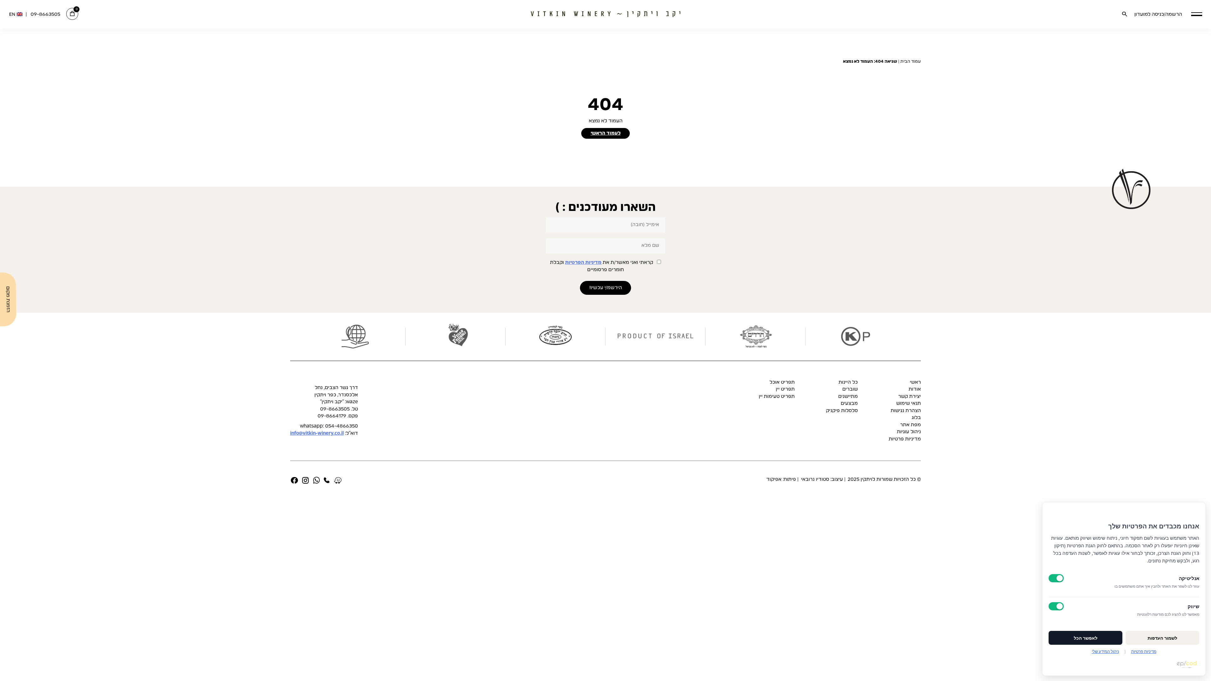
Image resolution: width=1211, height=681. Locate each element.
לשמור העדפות (1162, 638)
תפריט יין (785, 389)
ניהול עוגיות (909, 431)
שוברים (850, 389)
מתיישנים (848, 396)
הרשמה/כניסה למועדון (1158, 14)
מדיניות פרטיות (905, 439)
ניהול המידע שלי (1105, 651)
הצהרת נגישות (906, 410)
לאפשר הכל (1085, 638)
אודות (915, 389)
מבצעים (849, 403)
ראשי (915, 382)
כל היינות (848, 382)
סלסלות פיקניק (842, 410)
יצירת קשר (909, 396)
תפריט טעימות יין (777, 396)
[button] (1196, 14)
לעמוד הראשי (606, 133)
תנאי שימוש (908, 403)
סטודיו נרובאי (814, 479)
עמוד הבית (910, 61)
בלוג (916, 417)
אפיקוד (773, 479)
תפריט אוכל (782, 382)
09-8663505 (45, 14)
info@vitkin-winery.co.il (317, 433)
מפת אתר (910, 424)
